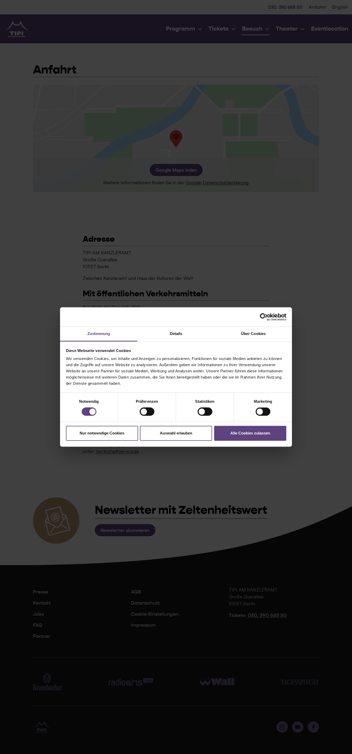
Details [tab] (176, 333)
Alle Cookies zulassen (250, 433)
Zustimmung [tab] (98, 333)
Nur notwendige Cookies (102, 433)
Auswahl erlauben (176, 433)
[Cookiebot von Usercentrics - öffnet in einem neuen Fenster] (263, 317)
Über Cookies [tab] (253, 333)
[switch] (147, 412)
